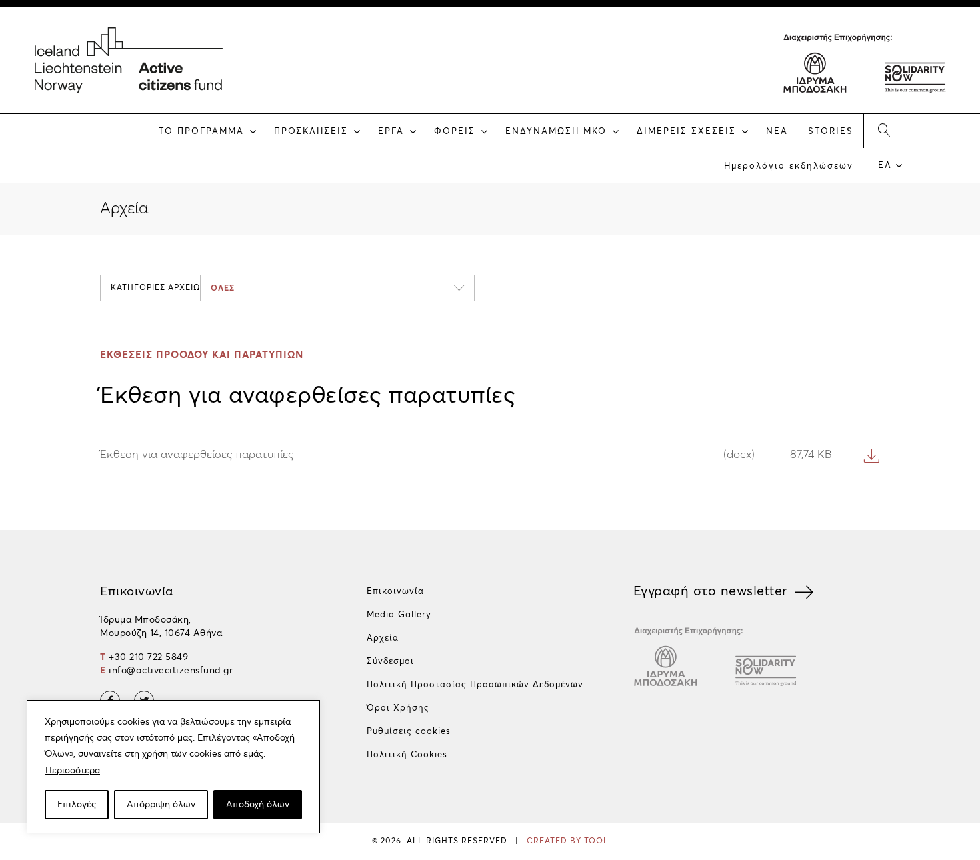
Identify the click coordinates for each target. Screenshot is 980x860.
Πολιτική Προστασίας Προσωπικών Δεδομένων (475, 685)
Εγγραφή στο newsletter (710, 591)
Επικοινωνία (395, 591)
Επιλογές (76, 804)
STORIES (830, 131)
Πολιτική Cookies (407, 755)
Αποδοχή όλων (257, 804)
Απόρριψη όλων (161, 804)
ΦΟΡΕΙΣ (454, 131)
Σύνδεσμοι (390, 661)
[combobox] (337, 288)
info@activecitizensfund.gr (171, 670)
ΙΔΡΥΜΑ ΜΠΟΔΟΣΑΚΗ (815, 70)
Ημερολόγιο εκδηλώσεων (788, 166)
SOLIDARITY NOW (914, 70)
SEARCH (883, 130)
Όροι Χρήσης (398, 708)
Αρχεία (383, 638)
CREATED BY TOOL (568, 841)
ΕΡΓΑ (391, 131)
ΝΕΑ (777, 131)
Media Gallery (399, 615)
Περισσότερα (72, 770)
